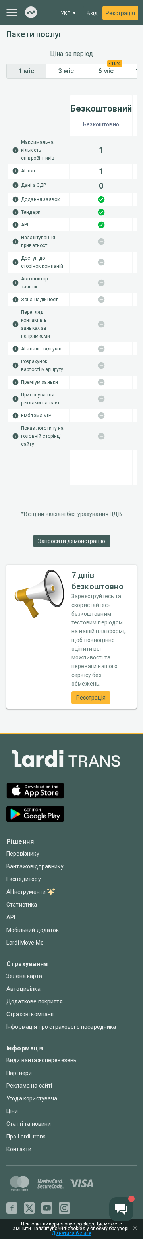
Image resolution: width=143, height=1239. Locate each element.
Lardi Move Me (25, 942)
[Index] (31, 13)
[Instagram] (64, 1208)
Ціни (12, 1111)
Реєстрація (120, 13)
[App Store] (35, 791)
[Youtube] (46, 1208)
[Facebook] (11, 1208)
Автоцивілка (23, 989)
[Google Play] (35, 815)
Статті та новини (28, 1124)
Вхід (92, 13)
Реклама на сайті (29, 1085)
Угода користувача (32, 1098)
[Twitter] (29, 1208)
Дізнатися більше (71, 1233)
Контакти (18, 1149)
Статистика (21, 904)
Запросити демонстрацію (71, 541)
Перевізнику (22, 853)
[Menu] (12, 12)
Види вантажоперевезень (41, 1060)
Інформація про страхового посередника (61, 1027)
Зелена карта (24, 976)
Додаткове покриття (34, 1001)
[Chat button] (121, 1209)
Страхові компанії (30, 1014)
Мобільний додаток (32, 930)
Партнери (19, 1073)
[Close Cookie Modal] (135, 1229)
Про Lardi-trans (26, 1136)
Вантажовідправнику (35, 866)
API (10, 917)
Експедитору (23, 879)
